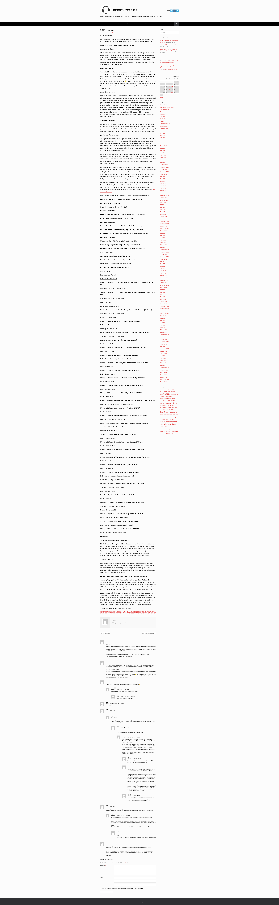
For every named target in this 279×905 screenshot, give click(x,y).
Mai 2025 (162, 181)
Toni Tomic (148, 613)
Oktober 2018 (163, 351)
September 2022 (164, 256)
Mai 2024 (162, 209)
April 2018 (163, 358)
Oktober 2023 (163, 226)
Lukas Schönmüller (164, 409)
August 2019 (163, 344)
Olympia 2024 (164, 126)
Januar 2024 (163, 219)
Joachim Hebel (163, 403)
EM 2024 (162, 116)
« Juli (161, 97)
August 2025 (163, 174)
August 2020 (163, 315)
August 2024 (163, 202)
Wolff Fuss (170, 434)
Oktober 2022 (163, 254)
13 (169, 87)
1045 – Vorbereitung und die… (148, 633)
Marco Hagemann (131, 612)
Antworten (122, 682)
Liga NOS (126, 612)
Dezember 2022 (164, 249)
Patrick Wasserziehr (168, 419)
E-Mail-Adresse (103, 881)
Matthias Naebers (138, 612)
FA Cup (128, 611)
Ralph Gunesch (150, 612)
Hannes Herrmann (170, 398)
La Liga (122, 612)
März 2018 (163, 360)
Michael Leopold (170, 418)
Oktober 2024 (163, 197)
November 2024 (164, 195)
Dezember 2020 (164, 306)
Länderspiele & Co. (165, 123)
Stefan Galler (172, 427)
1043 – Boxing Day (105, 633)
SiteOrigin (142, 902)
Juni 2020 (162, 320)
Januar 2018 (163, 365)
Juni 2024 (162, 207)
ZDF (175, 434)
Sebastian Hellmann (165, 421)
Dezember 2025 (164, 164)
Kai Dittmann (171, 405)
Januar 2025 (163, 190)
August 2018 (163, 353)
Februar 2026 (163, 160)
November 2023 (164, 223)
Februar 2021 (163, 301)
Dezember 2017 (164, 367)
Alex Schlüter (162, 389)
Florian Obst (132, 611)
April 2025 (163, 183)
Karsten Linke (112, 612)
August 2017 (163, 372)
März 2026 (163, 157)
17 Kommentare (122, 32)
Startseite (117, 24)
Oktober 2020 (163, 311)
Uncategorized (164, 131)
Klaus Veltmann (118, 612)
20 (169, 89)
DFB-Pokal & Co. (164, 109)
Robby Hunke (104, 613)
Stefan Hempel (138, 613)
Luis (106, 661)
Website (102, 884)
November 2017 (164, 370)
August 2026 (163, 146)
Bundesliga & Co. (164, 105)
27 (169, 92)
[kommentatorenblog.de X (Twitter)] (171, 11)
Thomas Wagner (167, 429)
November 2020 (164, 308)
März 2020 (163, 327)
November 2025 (164, 167)
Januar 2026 (163, 162)
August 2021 (163, 287)
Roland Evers (175, 419)
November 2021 (164, 280)
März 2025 (163, 186)
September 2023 (164, 228)
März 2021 (163, 299)
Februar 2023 (163, 245)
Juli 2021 (162, 290)
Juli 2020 (162, 318)
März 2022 (163, 271)
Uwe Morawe (162, 434)
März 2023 (163, 242)
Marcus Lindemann (164, 414)
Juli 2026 (162, 148)
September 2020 (164, 313)
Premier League (144, 612)
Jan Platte (153, 611)
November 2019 (164, 337)
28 (172, 92)
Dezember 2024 (164, 193)
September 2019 (164, 341)
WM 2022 (162, 133)
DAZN (125, 611)
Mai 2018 (162, 356)
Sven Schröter (143, 613)
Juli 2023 (162, 233)
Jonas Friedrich (172, 403)
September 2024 (164, 200)
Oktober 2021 (163, 282)
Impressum (157, 24)
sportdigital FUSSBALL (131, 613)
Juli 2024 (162, 205)
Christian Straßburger (169, 391)
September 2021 (164, 285)
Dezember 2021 (164, 278)
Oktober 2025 (163, 169)
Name (101, 877)
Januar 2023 (163, 247)
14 (172, 87)
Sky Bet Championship (123, 613)
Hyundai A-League (148, 611)
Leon (118, 32)
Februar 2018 (163, 363)
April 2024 (163, 212)
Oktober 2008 (163, 377)
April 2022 (163, 268)
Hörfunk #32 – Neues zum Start (168, 45)
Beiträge (127, 24)
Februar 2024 (163, 216)
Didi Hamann (171, 394)
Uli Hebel (152, 613)
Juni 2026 (162, 150)
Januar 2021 (163, 304)
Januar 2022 (163, 275)
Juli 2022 (162, 261)
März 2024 (163, 214)
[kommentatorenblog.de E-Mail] (177, 11)
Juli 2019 (162, 346)
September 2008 (164, 379)
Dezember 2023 (164, 221)
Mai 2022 (162, 266)
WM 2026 (162, 138)
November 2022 (164, 252)
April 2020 (163, 325)
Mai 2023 (162, 238)
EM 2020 (162, 114)
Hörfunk (162, 121)
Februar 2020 (163, 330)
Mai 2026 (162, 153)
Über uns (147, 24)
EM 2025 (162, 119)
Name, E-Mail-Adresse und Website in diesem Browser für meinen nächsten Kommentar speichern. (122, 888)
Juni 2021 (162, 292)
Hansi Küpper (163, 400)
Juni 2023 (162, 235)
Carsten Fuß (171, 389)
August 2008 (163, 382)
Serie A (115, 613)
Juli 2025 (162, 176)
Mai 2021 (162, 294)
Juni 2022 (162, 264)
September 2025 (164, 172)
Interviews (136, 24)
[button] (176, 24)
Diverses (107, 611)
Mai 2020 (162, 323)
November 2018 (164, 348)
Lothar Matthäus (172, 407)
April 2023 (163, 240)
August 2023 (163, 230)
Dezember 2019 (164, 334)
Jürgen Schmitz (107, 612)
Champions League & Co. (167, 107)
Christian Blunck (121, 611)
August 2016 (163, 374)
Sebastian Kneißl (111, 613)
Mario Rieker (172, 414)
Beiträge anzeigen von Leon (120, 623)
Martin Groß (173, 416)
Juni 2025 (162, 179)
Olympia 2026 (164, 128)
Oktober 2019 (163, 339)
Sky (117, 613)
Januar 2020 (163, 332)
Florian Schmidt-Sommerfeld (139, 611)
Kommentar (103, 865)
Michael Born (163, 418)
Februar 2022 (163, 273)
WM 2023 (162, 135)
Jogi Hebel (102, 612)
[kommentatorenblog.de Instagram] (174, 11)
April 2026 (163, 155)
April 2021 (163, 297)
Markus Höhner (166, 416)
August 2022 (163, 259)
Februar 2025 (163, 188)
